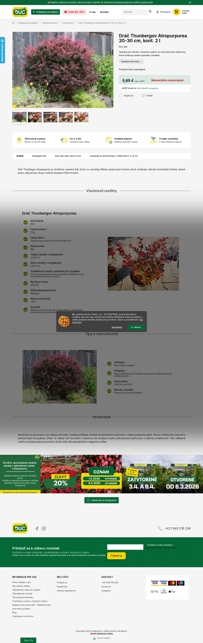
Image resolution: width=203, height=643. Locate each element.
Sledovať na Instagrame (104, 500)
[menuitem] (45, 12)
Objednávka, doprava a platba (26, 590)
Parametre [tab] (39, 156)
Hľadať (150, 11)
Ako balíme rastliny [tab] (68, 156)
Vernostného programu (147, 88)
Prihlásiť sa (116, 555)
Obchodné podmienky (22, 597)
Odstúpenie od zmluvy (22, 616)
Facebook (37, 529)
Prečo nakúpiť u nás (21, 582)
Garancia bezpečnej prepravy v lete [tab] (114, 156)
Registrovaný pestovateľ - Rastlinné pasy (31, 605)
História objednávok (66, 590)
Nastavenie (117, 327)
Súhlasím (137, 327)
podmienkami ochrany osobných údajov (160, 548)
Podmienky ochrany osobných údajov (30, 601)
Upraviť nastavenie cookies (101, 633)
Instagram (44, 529)
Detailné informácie (130, 61)
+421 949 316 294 (177, 528)
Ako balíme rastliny (21, 586)
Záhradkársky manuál (22, 593)
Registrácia (62, 586)
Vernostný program (21, 608)
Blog (14, 612)
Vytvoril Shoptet (103, 638)
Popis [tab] (20, 156)
